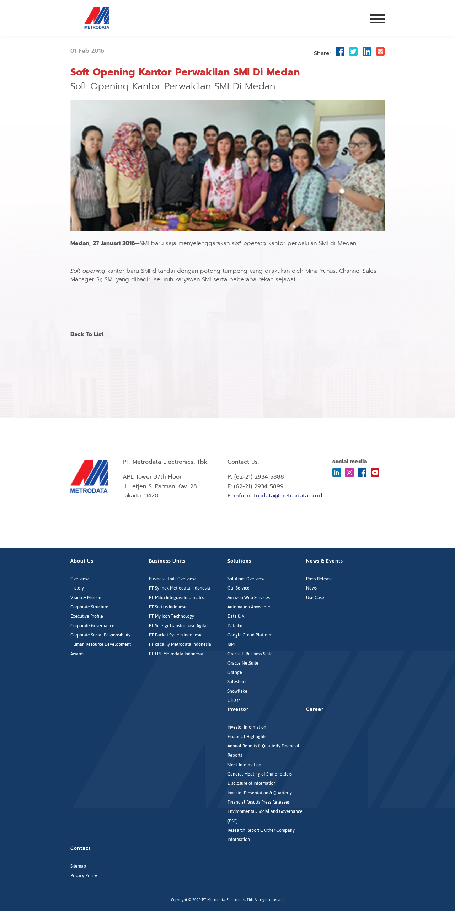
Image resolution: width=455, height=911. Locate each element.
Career (314, 709)
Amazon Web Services (249, 597)
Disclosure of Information (252, 783)
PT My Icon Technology (171, 616)
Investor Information (247, 727)
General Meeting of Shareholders (260, 774)
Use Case (315, 597)
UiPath (234, 700)
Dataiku (235, 626)
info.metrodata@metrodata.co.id (278, 495)
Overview (79, 579)
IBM (231, 644)
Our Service (239, 588)
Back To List (86, 334)
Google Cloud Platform (250, 635)
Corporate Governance (92, 626)
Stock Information (244, 765)
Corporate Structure (89, 607)
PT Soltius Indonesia (168, 607)
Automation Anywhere (249, 607)
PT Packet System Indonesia (176, 635)
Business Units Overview (172, 579)
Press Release (319, 579)
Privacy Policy (83, 876)
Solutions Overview (246, 579)
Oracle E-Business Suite (250, 654)
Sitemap (78, 866)
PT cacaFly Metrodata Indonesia (180, 644)
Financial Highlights (247, 736)
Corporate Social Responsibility (100, 635)
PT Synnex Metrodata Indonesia (179, 588)
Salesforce (238, 681)
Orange (235, 672)
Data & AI (236, 616)
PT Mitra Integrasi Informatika (177, 597)
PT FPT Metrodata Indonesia (176, 654)
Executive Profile (86, 616)
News (311, 588)
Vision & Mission (85, 597)
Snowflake (237, 691)
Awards (77, 654)
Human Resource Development (100, 644)
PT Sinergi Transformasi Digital (178, 626)
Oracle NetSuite (243, 663)
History (77, 588)
